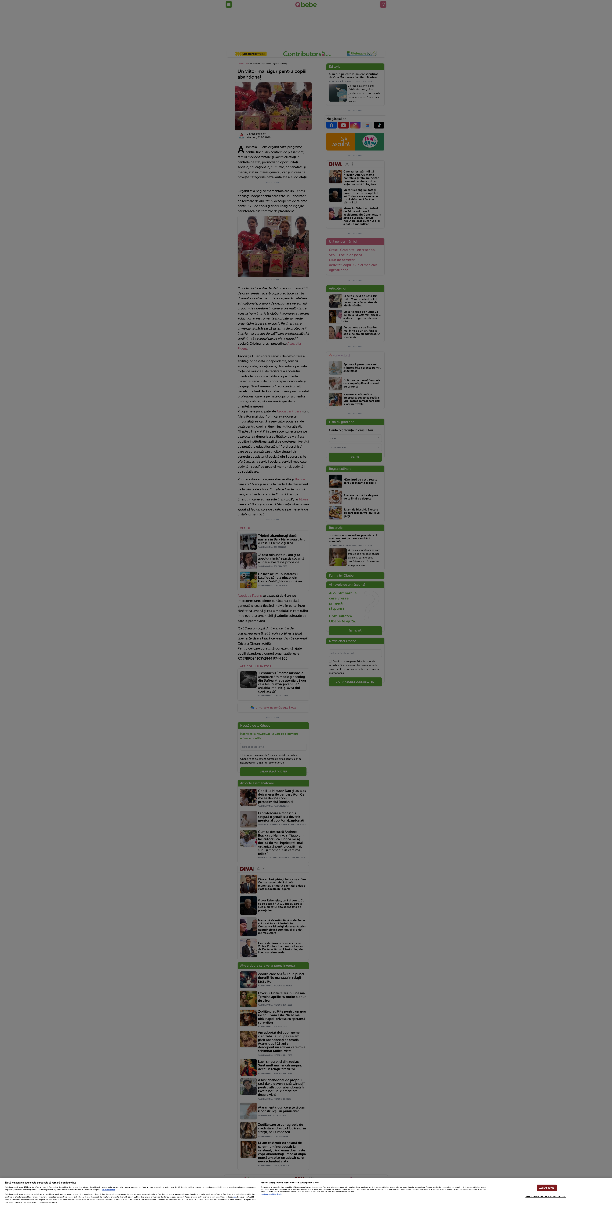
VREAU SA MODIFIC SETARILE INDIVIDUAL (545, 1196)
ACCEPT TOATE (546, 1188)
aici (234, 1197)
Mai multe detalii (108, 1190)
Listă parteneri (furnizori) (271, 1194)
